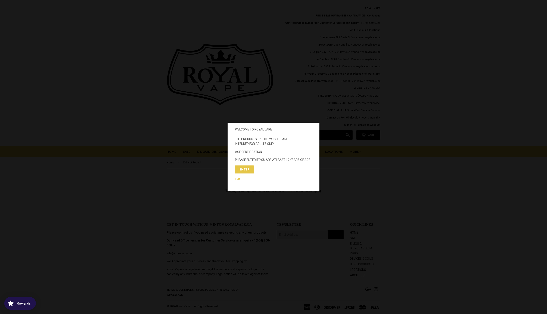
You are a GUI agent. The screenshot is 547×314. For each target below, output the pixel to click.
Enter (244, 169)
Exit (237, 179)
